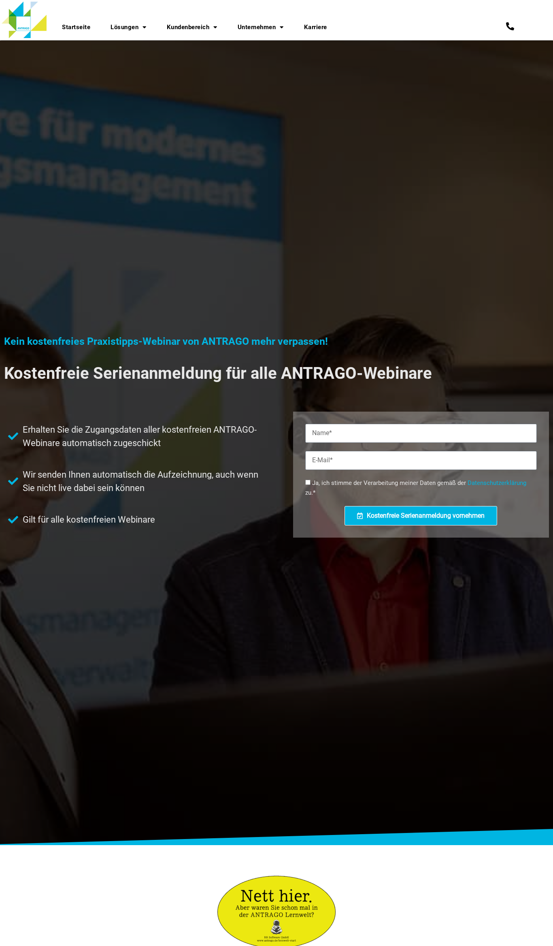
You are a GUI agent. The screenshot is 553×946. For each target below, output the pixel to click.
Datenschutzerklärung (497, 483)
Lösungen (124, 27)
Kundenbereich (188, 27)
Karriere (315, 27)
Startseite (76, 27)
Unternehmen (257, 27)
